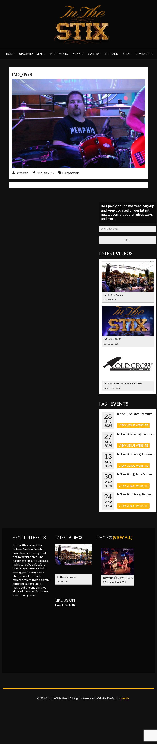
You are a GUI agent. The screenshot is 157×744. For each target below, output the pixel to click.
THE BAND (111, 53)
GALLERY (94, 53)
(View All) (122, 537)
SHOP (127, 53)
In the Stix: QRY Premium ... (136, 414)
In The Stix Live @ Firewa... (135, 454)
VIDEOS (78, 53)
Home (10, 53)
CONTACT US (144, 53)
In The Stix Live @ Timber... (136, 434)
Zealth (124, 698)
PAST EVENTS (59, 53)
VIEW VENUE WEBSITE (133, 425)
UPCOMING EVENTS (32, 53)
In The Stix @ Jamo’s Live (134, 474)
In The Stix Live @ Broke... (135, 494)
